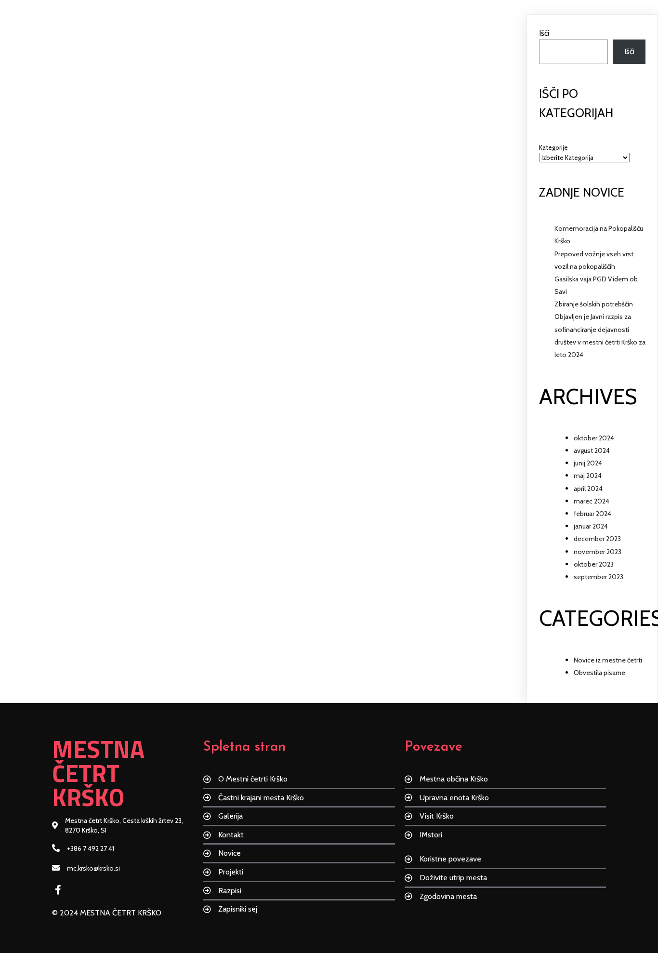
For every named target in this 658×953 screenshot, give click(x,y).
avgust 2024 (592, 450)
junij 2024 (588, 463)
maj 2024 (588, 475)
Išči (544, 33)
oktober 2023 (594, 564)
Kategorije (553, 147)
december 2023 (597, 538)
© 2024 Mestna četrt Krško (106, 912)
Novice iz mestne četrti (608, 660)
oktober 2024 (594, 438)
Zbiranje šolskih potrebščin (593, 304)
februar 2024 (592, 513)
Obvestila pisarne (599, 672)
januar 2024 (591, 526)
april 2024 (588, 488)
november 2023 (597, 551)
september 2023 (598, 576)
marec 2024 (591, 501)
